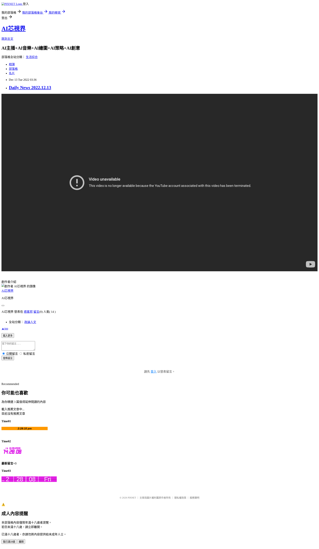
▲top (4, 328)
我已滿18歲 (9, 541)
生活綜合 (32, 57)
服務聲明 (194, 497)
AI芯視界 (13, 28)
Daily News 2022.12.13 (30, 87)
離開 (21, 541)
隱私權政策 (180, 497)
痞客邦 (28, 311)
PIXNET (132, 497)
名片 (12, 73)
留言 (36, 311)
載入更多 (8, 335)
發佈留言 (8, 358)
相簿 (12, 64)
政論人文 (30, 322)
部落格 (13, 68)
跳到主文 (7, 38)
